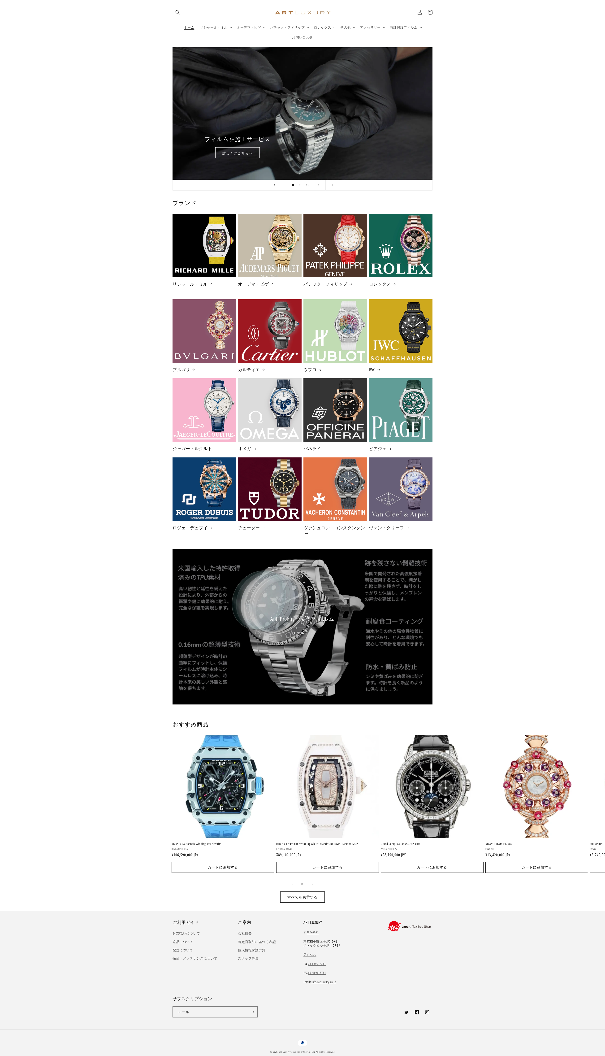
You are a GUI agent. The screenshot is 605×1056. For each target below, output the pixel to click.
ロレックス (380, 284)
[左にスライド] (292, 884)
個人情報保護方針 (252, 950)
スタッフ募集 (248, 958)
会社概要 (245, 933)
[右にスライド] (313, 884)
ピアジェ (377, 448)
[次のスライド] (319, 185)
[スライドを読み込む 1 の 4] (286, 185)
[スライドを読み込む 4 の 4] (307, 185)
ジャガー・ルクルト (192, 448)
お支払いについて (186, 933)
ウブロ (310, 369)
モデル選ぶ (302, 632)
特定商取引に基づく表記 (257, 941)
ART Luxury (284, 1051)
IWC (372, 369)
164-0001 (313, 932)
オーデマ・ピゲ (253, 284)
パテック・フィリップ (325, 284)
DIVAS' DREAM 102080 (498, 844)
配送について (183, 950)
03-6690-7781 (317, 963)
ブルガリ (181, 369)
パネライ (312, 448)
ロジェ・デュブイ (190, 527)
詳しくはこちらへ (237, 153)
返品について (183, 941)
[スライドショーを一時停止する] (330, 185)
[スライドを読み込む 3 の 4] (300, 185)
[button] (178, 12)
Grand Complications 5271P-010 (400, 844)
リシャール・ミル (190, 284)
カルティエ (249, 369)
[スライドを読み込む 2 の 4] (293, 185)
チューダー (249, 527)
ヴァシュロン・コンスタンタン (334, 527)
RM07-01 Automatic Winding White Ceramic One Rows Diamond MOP (317, 844)
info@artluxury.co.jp (323, 982)
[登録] (252, 1011)
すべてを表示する (302, 897)
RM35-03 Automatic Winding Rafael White (196, 844)
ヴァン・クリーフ (386, 527)
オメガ (244, 448)
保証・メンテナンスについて (195, 958)
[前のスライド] (274, 185)
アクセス (309, 954)
